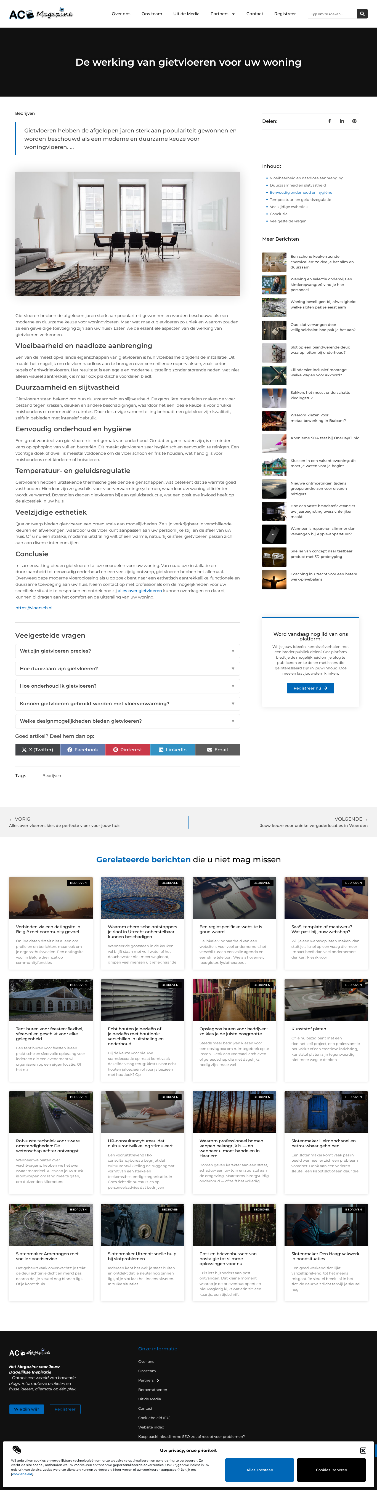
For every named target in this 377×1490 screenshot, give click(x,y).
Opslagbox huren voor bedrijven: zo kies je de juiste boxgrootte (233, 1031)
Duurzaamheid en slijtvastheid (298, 185)
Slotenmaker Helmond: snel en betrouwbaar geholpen (323, 1143)
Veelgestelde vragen (288, 221)
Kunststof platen (308, 1028)
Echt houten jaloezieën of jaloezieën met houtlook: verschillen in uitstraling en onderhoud (136, 1036)
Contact (254, 13)
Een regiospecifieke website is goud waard (231, 929)
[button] (363, 1450)
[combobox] (332, 13)
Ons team (152, 13)
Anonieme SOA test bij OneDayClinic (325, 438)
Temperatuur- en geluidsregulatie (300, 199)
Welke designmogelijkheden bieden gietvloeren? (128, 721)
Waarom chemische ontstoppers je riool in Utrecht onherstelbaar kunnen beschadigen (142, 931)
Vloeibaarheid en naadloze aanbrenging (307, 178)
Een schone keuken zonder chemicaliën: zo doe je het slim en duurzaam (322, 261)
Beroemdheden (152, 1389)
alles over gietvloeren (140, 590)
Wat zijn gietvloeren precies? (128, 651)
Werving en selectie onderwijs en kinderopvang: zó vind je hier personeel (321, 284)
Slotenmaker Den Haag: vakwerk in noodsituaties (325, 1256)
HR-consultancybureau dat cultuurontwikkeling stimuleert (140, 1143)
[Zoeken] (362, 13)
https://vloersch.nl (33, 607)
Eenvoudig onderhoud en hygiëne (301, 192)
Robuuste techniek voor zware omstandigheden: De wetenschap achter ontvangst (48, 1145)
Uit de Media (186, 13)
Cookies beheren (331, 1470)
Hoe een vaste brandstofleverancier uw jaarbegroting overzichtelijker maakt (323, 511)
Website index (151, 1427)
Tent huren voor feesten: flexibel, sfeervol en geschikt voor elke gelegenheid (49, 1033)
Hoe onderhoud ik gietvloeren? (128, 686)
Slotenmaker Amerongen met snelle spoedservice (47, 1256)
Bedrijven (25, 113)
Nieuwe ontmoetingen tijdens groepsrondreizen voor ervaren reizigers (319, 488)
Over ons (121, 13)
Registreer (285, 13)
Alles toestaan (259, 1470)
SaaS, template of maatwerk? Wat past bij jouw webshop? (321, 929)
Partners (220, 13)
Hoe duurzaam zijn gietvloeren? (128, 668)
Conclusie (279, 214)
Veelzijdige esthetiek (289, 206)
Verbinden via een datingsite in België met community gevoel (48, 929)
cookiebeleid (22, 1474)
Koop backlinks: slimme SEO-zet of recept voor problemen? (191, 1436)
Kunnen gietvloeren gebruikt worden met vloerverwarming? (128, 703)
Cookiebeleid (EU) (154, 1418)
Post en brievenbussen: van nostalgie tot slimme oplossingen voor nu (228, 1258)
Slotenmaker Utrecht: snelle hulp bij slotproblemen (142, 1256)
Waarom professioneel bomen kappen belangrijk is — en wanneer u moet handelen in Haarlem (231, 1148)
